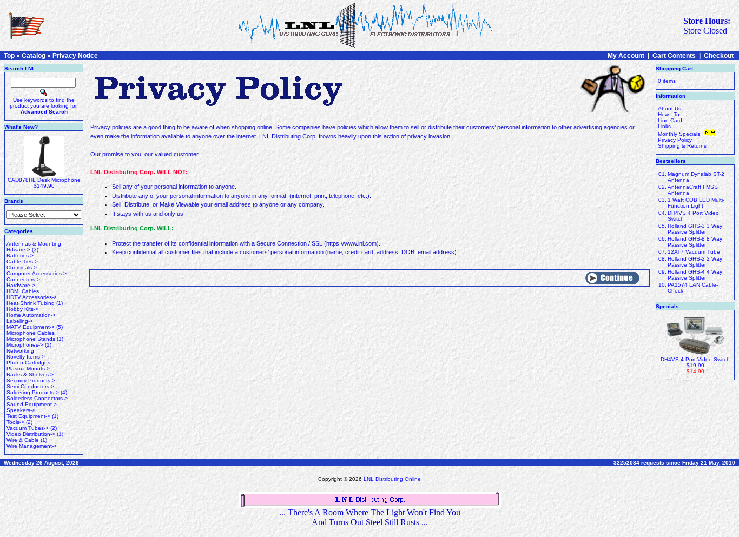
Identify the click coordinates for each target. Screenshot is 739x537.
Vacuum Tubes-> (27, 428)
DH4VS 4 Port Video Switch (695, 359)
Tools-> (15, 422)
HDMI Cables (22, 291)
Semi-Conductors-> (30, 386)
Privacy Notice (75, 55)
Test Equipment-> (28, 416)
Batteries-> (20, 255)
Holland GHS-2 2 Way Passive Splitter (695, 262)
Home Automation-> (31, 315)
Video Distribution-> (30, 434)
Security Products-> (30, 380)
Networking (20, 351)
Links (664, 126)
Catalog (33, 55)
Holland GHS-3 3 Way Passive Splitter (695, 229)
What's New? (21, 127)
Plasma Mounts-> (28, 369)
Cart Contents (674, 55)
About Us (669, 108)
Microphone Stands (30, 339)
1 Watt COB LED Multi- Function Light (696, 203)
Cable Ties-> (22, 261)
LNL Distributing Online (392, 479)
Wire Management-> (31, 446)
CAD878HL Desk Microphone (44, 180)
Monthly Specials (680, 134)
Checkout (719, 55)
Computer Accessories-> (36, 273)
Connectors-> (23, 279)
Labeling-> (19, 321)
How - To (668, 114)
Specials (667, 306)
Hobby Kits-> (22, 309)
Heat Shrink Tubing (30, 303)
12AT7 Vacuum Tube (694, 252)
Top (9, 55)
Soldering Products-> (32, 392)
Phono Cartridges (28, 363)
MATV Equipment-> (30, 327)
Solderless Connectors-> (37, 398)
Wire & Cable (22, 440)
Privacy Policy (675, 140)
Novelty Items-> (25, 357)
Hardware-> (20, 285)
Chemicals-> (21, 267)
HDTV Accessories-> (31, 297)
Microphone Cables (30, 333)
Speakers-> (20, 410)
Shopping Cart (674, 68)
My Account (626, 55)
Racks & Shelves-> (30, 374)
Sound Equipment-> (31, 404)
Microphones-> (24, 345)
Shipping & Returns (682, 146)
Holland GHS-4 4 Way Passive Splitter (695, 275)
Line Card (670, 120)
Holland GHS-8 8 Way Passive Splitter (695, 242)
